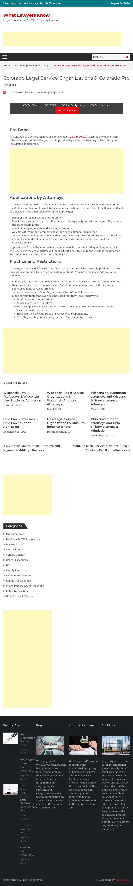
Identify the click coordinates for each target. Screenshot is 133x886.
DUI (8, 565)
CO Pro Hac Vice (100, 105)
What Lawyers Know (26, 15)
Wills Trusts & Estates (19, 596)
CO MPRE (50, 105)
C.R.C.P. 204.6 (77, 136)
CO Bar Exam (31, 105)
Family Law (13, 570)
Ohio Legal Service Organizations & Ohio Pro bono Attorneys (66, 423)
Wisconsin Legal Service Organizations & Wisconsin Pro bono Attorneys (65, 398)
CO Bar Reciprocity (73, 105)
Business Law (14, 544)
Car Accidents (14, 549)
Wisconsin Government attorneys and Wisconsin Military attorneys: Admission (109, 398)
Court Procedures (17, 559)
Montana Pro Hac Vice (25, 829)
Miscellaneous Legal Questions (25, 585)
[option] (48, 3)
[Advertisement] (62, 39)
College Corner (15, 554)
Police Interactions (17, 591)
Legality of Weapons (18, 580)
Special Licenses (66, 110)
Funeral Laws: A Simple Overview (39, 3)
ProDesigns (122, 879)
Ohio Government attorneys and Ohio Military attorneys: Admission (105, 424)
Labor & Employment (19, 575)
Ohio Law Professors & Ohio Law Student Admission (20, 423)
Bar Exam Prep (15, 534)
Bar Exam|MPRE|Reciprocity (46, 92)
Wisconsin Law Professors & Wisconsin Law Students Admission (22, 396)
